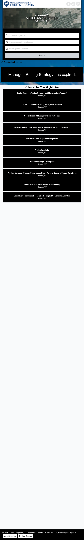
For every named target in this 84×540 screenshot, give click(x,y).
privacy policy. (70, 532)
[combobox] (42, 35)
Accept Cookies (10, 536)
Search (42, 55)
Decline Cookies (25, 536)
